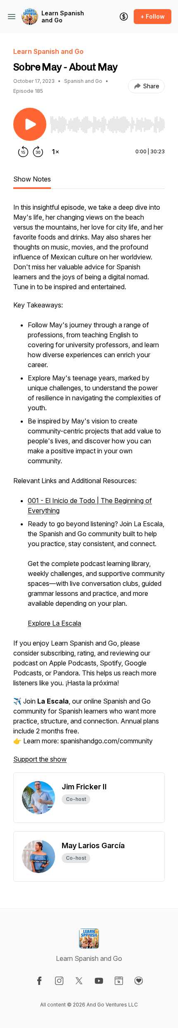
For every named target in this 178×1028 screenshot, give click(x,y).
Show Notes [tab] (32, 179)
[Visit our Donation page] (139, 981)
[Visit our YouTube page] (99, 981)
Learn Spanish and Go (62, 17)
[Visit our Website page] (119, 981)
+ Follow (152, 16)
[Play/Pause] (29, 124)
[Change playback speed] (55, 151)
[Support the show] (124, 17)
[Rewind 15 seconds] (23, 151)
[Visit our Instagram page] (59, 981)
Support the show (40, 759)
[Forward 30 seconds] (38, 151)
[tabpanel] (89, 487)
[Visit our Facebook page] (39, 981)
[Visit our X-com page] (79, 981)
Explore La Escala (54, 623)
